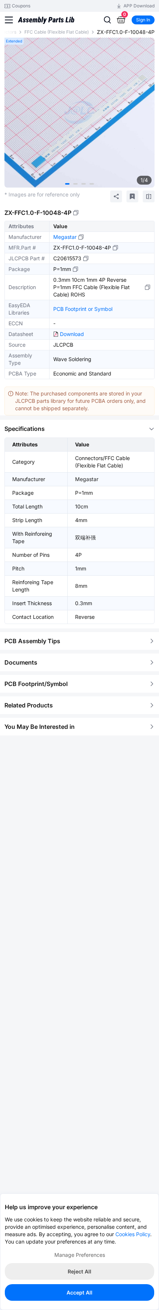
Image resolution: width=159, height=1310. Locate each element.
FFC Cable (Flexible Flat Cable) (56, 32)
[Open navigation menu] (8, 20)
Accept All (79, 1292)
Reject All (79, 1271)
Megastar (65, 237)
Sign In (143, 20)
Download (72, 334)
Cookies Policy (132, 1234)
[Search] (107, 20)
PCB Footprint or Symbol (82, 309)
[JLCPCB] (46, 22)
